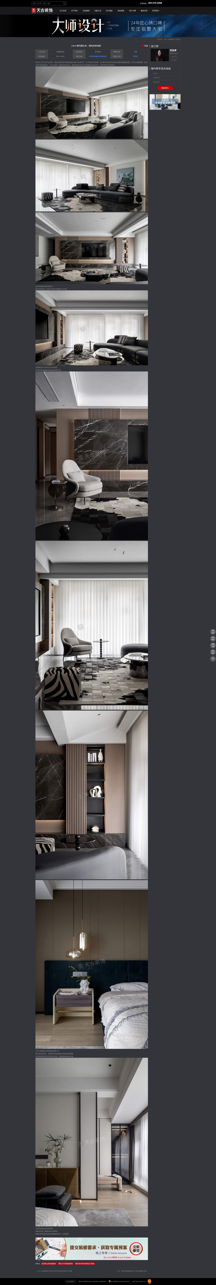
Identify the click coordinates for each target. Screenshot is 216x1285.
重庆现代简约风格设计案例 (84, 1264)
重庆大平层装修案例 (65, 1264)
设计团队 (109, 11)
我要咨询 (174, 57)
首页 (165, 39)
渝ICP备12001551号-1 (139, 1281)
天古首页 (63, 11)
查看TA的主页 (174, 53)
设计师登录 (70, 1281)
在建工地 (97, 11)
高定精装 (121, 11)
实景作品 (178, 39)
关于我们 (74, 11)
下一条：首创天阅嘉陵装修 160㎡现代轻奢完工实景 (131, 1271)
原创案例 (86, 11)
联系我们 (155, 11)
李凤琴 (135, 56)
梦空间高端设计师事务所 (98, 56)
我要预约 (174, 60)
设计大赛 (132, 11)
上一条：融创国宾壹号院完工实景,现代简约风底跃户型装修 (54, 1271)
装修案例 (49, 1264)
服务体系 (144, 11)
